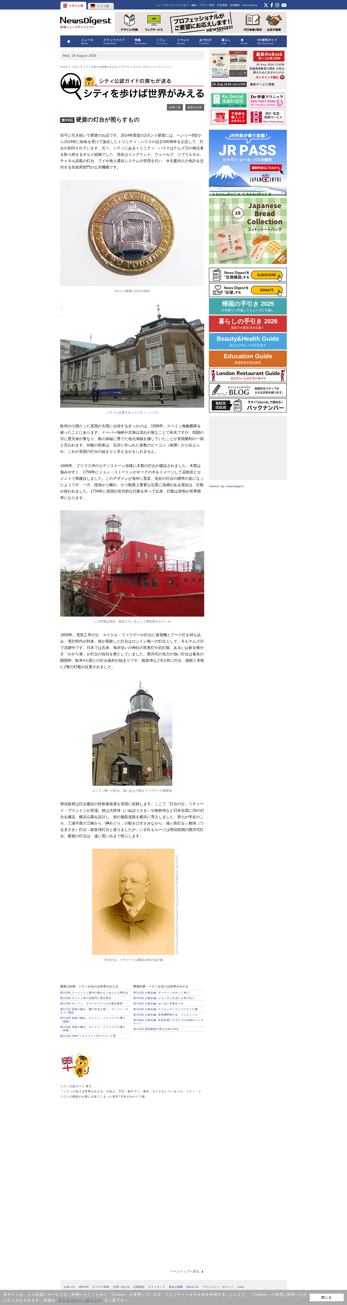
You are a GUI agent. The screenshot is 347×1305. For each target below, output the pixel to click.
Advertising (250, 5)
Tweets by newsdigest (226, 486)
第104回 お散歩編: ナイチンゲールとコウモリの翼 (165, 1009)
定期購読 (235, 5)
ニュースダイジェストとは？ (172, 5)
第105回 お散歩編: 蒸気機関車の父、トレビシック (165, 1014)
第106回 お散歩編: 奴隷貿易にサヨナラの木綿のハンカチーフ (168, 1022)
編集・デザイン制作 (203, 5)
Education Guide (248, 358)
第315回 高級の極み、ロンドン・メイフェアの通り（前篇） (93, 1028)
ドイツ (100, 4)
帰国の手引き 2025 (248, 306)
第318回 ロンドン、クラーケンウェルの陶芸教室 (91, 1003)
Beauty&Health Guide (248, 341)
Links (241, 1286)
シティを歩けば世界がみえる (100, 66)
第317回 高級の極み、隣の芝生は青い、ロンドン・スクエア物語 (94, 1011)
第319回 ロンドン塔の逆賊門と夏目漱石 (85, 998)
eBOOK (84, 1286)
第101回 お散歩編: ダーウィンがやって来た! (161, 992)
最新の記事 (195, 107)
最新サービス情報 (243, 84)
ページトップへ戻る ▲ (187, 1271)
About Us (192, 1286)
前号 (64, 135)
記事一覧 (175, 107)
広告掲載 (222, 5)
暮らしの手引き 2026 (248, 323)
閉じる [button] (326, 1297)
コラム (75, 66)
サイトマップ (156, 1286)
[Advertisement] (95, 1141)
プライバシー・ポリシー (80, 1300)
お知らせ (69, 1286)
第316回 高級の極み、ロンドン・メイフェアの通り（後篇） (93, 1019)
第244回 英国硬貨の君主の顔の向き (156, 1029)
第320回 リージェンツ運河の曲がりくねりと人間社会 (94, 992)
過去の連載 (176, 1286)
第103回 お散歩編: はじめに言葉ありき (158, 1003)
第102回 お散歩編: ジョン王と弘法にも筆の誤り (164, 998)
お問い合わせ (121, 1286)
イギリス (73, 4)
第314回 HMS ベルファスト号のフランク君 (88, 1035)
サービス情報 (100, 1286)
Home (64, 66)
